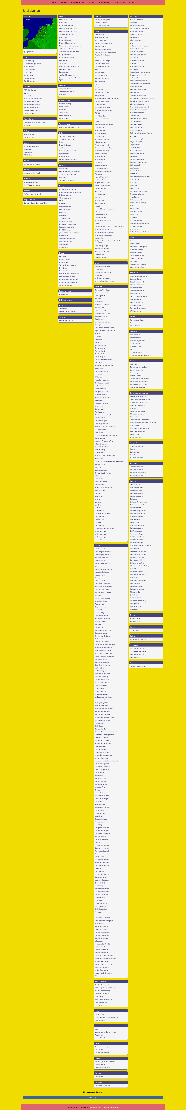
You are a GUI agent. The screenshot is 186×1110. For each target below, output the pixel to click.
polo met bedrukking (137, 267)
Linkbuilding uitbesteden (103, 235)
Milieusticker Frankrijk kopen (69, 66)
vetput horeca (135, 179)
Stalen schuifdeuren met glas (105, 645)
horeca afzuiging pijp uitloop (104, 232)
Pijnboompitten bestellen (103, 487)
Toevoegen (63, 2)
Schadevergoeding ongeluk (139, 101)
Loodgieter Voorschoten (67, 189)
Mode (132, 237)
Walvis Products (100, 310)
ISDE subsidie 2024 (101, 685)
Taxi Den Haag (29, 61)
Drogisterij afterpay (101, 423)
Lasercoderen (99, 127)
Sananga (98, 325)
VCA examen (134, 417)
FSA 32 (97, 113)
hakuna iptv (134, 214)
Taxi (25, 57)
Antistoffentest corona (66, 92)
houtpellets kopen (101, 531)
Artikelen (90, 2)
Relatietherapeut (65, 195)
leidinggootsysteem (101, 703)
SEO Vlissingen (100, 40)
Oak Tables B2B (100, 549)
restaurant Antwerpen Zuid (104, 999)
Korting (26, 131)
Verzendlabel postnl (101, 75)
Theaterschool (135, 343)
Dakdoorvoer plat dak (137, 537)
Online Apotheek (136, 124)
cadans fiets (134, 78)
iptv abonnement (136, 220)
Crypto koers (134, 323)
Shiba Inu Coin (135, 326)
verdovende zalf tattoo (102, 403)
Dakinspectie (99, 857)
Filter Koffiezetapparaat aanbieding (107, 435)
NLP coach (134, 364)
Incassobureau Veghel (138, 75)
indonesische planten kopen (104, 528)
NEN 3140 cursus (65, 230)
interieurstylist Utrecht (102, 944)
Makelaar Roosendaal (102, 25)
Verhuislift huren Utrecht (67, 265)
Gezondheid (63, 305)
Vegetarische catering (102, 991)
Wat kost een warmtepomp (139, 381)
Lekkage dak (134, 548)
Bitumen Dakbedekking (138, 601)
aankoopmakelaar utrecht (103, 697)
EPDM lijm (98, 374)
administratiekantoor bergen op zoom (143, 422)
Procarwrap (63, 60)
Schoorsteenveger (101, 854)
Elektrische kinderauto (102, 304)
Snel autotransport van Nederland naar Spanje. (72, 79)
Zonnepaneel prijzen (137, 370)
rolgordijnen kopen (101, 601)
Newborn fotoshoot (136, 458)
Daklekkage (134, 595)
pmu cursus (134, 229)
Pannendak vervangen (102, 932)
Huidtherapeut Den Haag (138, 89)
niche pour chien (136, 211)
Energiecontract (135, 376)
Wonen (97, 545)
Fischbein (62, 212)
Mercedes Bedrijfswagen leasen (70, 46)
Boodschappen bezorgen (139, 191)
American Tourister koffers (104, 441)
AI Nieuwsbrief (64, 118)
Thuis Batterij (99, 810)
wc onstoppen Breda (102, 682)
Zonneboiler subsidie (102, 679)
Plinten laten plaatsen (102, 618)
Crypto (132, 316)
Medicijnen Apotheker (137, 113)
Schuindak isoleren (101, 784)
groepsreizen (63, 247)
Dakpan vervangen (136, 493)
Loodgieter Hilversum (102, 752)
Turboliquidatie (100, 194)
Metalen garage (100, 621)
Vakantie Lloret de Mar (31, 102)
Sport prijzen (99, 362)
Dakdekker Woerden (102, 659)
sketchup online (100, 188)
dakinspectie (99, 923)
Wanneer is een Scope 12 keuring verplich (109, 226)
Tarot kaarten (134, 115)
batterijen (98, 499)
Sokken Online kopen (102, 447)
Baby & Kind (134, 443)
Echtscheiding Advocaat (138, 639)
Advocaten (134, 463)
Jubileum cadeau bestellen (139, 223)
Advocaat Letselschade (138, 472)
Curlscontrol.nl (100, 1064)
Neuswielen (63, 37)
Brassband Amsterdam (67, 277)
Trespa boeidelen (101, 903)
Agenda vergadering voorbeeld (105, 52)
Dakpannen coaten (136, 540)
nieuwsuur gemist (136, 34)
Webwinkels (99, 286)
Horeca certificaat (101, 215)
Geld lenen (63, 215)
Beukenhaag (99, 409)
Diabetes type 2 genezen (138, 54)
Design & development (102, 66)
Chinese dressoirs (101, 749)
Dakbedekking (135, 583)
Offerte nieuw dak (136, 299)
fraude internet (100, 104)
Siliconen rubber (136, 288)
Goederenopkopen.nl (102, 37)
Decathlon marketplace (103, 49)
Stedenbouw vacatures (138, 666)
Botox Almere (135, 208)
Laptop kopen (99, 386)
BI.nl (96, 58)
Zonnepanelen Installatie (138, 367)
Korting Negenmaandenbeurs (69, 171)
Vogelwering (99, 775)
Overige (62, 185)
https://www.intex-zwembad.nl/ (105, 330)
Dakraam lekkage (101, 819)
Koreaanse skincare (101, 316)
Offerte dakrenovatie (137, 290)
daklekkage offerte (101, 909)
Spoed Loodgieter (101, 781)
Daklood (133, 569)
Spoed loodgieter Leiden (103, 964)
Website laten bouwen (102, 185)
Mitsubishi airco (100, 72)
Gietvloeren (99, 627)
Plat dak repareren (136, 571)
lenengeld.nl (99, 275)
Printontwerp (99, 174)
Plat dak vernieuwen (137, 285)
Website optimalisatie (137, 25)
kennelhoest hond (136, 86)
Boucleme (98, 342)
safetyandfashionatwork (32, 173)
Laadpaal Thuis (100, 787)
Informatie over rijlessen (103, 1067)
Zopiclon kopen (135, 147)
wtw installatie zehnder (102, 513)
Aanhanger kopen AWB (67, 238)
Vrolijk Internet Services (111, 1108)
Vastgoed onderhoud (102, 862)
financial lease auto (66, 20)
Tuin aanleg (99, 886)
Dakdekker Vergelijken (102, 833)
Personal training (136, 621)
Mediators (133, 185)
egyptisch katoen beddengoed (105, 455)
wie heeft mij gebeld (137, 104)
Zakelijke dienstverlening (139, 393)
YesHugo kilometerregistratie (140, 399)
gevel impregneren (101, 706)
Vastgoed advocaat (136, 150)
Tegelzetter (98, 842)
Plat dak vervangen (136, 542)
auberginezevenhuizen (32, 164)
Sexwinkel (98, 467)
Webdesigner (99, 1035)
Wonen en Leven (100, 429)
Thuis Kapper (135, 630)
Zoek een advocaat (136, 467)
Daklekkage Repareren (103, 630)
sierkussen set (100, 947)
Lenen (97, 263)
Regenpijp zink (100, 804)
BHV (131, 349)
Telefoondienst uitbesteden (139, 420)
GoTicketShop (64, 168)
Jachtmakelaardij (136, 121)
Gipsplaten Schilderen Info (104, 569)
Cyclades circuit (64, 154)
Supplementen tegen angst (139, 28)
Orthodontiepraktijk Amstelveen (70, 192)
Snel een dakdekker (101, 796)
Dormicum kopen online (138, 162)
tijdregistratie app (100, 142)
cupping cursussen (65, 221)
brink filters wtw (100, 508)
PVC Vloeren (99, 525)
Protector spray (100, 450)
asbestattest (99, 941)
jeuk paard (133, 63)
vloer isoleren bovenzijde (103, 700)
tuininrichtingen (100, 1020)
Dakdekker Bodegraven (103, 665)
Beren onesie (134, 241)
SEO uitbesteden (100, 133)
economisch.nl (64, 106)
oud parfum (98, 540)
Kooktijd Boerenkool (102, 985)
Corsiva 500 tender (136, 52)
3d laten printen (100, 200)
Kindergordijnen (100, 345)
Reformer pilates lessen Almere (141, 133)
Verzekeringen (64, 124)
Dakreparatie (134, 603)
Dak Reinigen (99, 772)
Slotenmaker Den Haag (103, 740)
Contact (99, 1092)
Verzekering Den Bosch (103, 107)
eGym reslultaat (135, 40)
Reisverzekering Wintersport (69, 127)
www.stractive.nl (100, 34)
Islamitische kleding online (139, 246)
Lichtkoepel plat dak (101, 880)
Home (54, 2)
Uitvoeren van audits (102, 93)
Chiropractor (63, 236)
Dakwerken (99, 1082)
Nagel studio (28, 152)
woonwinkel (99, 496)
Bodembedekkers (65, 206)
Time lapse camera (65, 198)
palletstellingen (100, 156)
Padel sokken (99, 412)
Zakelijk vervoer (29, 78)
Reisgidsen (99, 458)
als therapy (134, 57)
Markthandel (28, 125)
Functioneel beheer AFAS (103, 110)
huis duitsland (99, 610)
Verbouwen (134, 645)
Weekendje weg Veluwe (32, 110)
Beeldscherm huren (66, 320)
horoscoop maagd (136, 139)
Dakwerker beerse (101, 607)
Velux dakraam (100, 822)
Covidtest (62, 94)
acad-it (97, 1029)
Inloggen (131, 2)
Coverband (63, 177)
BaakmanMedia (95, 1108)
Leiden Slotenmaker (102, 970)
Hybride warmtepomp (102, 845)
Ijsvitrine (97, 122)
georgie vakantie (29, 52)
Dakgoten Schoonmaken (138, 502)
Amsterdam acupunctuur (67, 311)
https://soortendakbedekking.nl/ (141, 545)
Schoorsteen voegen (102, 830)
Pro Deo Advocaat (136, 470)
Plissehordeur (99, 976)
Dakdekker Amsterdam (102, 584)
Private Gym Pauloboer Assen (105, 1062)
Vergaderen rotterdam (66, 180)
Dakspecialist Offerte (102, 828)
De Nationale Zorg (136, 37)
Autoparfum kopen (65, 69)
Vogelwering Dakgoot (102, 807)
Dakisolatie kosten (101, 877)
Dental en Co (134, 92)
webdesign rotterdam (102, 119)
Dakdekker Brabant (101, 938)
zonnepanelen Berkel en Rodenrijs (107, 761)
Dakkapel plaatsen (101, 894)
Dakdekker (134, 481)
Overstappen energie (137, 387)
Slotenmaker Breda (101, 961)
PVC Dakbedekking (137, 525)
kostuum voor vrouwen (138, 264)
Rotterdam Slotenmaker (103, 557)
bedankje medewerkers (67, 227)
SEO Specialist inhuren (138, 396)
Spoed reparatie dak (137, 282)
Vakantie (27, 86)
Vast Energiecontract (137, 373)
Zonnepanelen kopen (102, 891)
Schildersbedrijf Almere (103, 473)
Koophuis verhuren (65, 209)
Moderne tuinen (100, 668)
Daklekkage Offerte (101, 839)
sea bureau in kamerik (137, 431)
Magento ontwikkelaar (137, 405)
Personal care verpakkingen (104, 148)
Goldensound (99, 484)
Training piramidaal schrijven (140, 355)
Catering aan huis (101, 1002)
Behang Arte (99, 578)
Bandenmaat (63, 72)
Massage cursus (135, 346)
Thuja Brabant (100, 1014)
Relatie (132, 636)
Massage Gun (99, 301)
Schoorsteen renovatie (102, 767)
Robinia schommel (136, 455)
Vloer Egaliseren (100, 906)
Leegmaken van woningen (104, 755)
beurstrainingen (100, 130)
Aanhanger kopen (65, 241)
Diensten (98, 1073)
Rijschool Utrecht (65, 40)
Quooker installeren (101, 615)
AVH (96, 566)
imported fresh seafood (102, 177)
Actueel (62, 85)
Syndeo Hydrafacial (137, 159)
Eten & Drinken (100, 981)
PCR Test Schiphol (30, 90)
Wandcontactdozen (101, 354)
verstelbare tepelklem (102, 380)
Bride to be (134, 174)
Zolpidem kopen (135, 145)
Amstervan (63, 148)
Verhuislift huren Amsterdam (69, 274)
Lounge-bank (99, 688)
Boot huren (63, 256)
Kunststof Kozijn (100, 778)
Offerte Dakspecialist (102, 769)
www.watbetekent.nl (66, 89)
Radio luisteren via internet (139, 107)
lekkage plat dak (135, 305)
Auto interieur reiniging (102, 711)
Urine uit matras (100, 560)
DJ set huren (63, 268)
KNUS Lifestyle (100, 613)
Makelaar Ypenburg (101, 676)
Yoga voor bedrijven (137, 352)
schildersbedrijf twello (102, 764)
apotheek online (135, 168)
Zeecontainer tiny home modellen (106, 1017)
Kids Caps (133, 261)
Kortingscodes (29, 134)
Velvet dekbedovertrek (102, 313)
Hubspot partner (100, 257)
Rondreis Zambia (65, 145)
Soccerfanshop (135, 244)
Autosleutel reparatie (137, 49)
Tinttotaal (62, 63)
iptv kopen (133, 217)
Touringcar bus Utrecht (67, 139)
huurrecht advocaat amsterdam (140, 72)
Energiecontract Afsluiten (138, 384)
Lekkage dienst (100, 897)
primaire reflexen (136, 130)
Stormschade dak (136, 560)
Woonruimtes (99, 604)
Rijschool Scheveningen (67, 43)
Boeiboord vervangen (137, 557)
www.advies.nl (100, 581)
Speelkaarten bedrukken (103, 360)
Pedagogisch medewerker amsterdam (143, 98)
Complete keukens (101, 737)
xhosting (133, 408)
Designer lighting (100, 729)
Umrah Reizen (64, 156)
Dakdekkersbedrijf (136, 302)
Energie (133, 360)
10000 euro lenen (65, 218)
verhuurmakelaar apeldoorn (104, 656)
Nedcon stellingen (101, 165)
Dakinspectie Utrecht (102, 662)
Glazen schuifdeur (101, 633)
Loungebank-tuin (100, 691)
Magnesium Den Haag (31, 146)
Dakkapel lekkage (136, 516)
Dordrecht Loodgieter (102, 967)
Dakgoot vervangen (137, 589)
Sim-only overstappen (102, 20)
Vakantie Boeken (30, 96)
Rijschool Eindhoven (66, 25)
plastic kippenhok (101, 482)
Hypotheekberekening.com (104, 272)
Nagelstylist (28, 149)
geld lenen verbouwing (102, 278)
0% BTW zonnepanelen (32, 185)
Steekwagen (99, 400)
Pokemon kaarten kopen (103, 293)
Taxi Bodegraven (29, 69)
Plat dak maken (135, 592)
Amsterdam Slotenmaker (103, 973)
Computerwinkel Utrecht (138, 118)
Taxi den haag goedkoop (32, 63)
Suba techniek (100, 81)
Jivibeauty (133, 136)
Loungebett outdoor (101, 694)
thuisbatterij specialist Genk (139, 232)
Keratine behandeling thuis (104, 415)
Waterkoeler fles (135, 437)
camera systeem (100, 746)
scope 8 (97, 197)
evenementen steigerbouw (68, 282)
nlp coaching (99, 238)
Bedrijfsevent (99, 95)
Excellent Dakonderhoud (103, 647)
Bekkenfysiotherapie (137, 153)
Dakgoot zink (134, 657)
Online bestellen (135, 165)
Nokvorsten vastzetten (102, 918)
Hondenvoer (99, 1050)
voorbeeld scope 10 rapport (104, 209)
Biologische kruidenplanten (104, 365)
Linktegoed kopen (77, 2)
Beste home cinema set (103, 563)
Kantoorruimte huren (102, 78)
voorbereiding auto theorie (68, 75)
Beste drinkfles (29, 113)
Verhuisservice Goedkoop (103, 586)
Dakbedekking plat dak (138, 510)
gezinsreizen (63, 244)
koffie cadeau (63, 294)
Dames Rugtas (100, 418)
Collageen (98, 522)
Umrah (61, 142)
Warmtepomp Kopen (102, 874)
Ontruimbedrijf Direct (102, 589)
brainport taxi (28, 75)
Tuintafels (98, 336)
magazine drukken (101, 394)
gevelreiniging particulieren (104, 708)
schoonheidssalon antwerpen (140, 176)
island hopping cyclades (67, 151)
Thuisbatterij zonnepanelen (104, 955)
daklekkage (99, 726)
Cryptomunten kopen (137, 320)
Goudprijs (133, 22)
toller (132, 43)
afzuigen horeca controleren (104, 229)
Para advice (134, 69)
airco (132, 206)
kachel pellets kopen (102, 758)
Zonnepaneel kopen (102, 860)
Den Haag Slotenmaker (103, 552)
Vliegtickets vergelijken (67, 136)
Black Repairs (29, 137)
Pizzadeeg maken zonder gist (105, 988)
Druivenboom (99, 519)
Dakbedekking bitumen (138, 554)
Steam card (99, 368)
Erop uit (62, 165)
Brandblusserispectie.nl (103, 248)
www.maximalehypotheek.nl (104, 281)
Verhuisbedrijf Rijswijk (102, 598)
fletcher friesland (100, 217)
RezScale (98, 191)
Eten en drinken (65, 291)
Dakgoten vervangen (102, 848)
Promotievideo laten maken (104, 124)
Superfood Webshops (102, 290)
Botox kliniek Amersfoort (138, 110)
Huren (61, 253)
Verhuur (62, 317)
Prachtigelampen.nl (101, 371)
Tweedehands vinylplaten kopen (35, 122)
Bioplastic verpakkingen (103, 171)
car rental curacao (65, 285)
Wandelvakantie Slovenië (68, 159)
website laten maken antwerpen (106, 1032)
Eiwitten (97, 333)
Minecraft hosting (100, 1038)
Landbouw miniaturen (102, 322)
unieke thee (99, 406)
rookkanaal (98, 900)
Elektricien (98, 868)
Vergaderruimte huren (102, 183)
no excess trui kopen (137, 249)
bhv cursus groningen (102, 139)
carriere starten (100, 254)
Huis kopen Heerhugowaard (104, 735)
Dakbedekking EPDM (137, 519)
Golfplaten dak (135, 484)
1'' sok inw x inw (100, 116)
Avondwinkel (134, 197)
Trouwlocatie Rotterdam (67, 174)
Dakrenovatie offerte (102, 865)
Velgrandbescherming (66, 34)
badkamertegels (100, 671)
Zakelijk (97, 31)
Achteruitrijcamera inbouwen (69, 52)
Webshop (27, 190)
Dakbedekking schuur (137, 513)
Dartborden (98, 339)
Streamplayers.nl (65, 112)
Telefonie (98, 16)
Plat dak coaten (135, 508)
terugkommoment (65, 54)
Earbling (98, 493)
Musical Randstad (136, 20)
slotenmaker (99, 1076)
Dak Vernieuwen (136, 531)
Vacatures (133, 663)
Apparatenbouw (100, 46)
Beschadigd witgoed (102, 383)
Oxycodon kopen (136, 142)
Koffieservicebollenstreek (32, 194)
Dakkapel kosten (136, 490)
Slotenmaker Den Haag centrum (106, 732)
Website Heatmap (101, 154)
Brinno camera (100, 203)
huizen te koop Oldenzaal (103, 653)
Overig (97, 1058)
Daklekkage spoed (136, 586)
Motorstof (62, 109)
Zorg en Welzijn (29, 199)
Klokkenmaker (64, 201)
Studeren (133, 331)
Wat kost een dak (136, 311)
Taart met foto (99, 996)
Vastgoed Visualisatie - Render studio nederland (108, 242)
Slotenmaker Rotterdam (103, 743)
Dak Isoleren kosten (137, 293)
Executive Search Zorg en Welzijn (35, 203)
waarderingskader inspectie (139, 428)
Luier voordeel (135, 452)
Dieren (97, 1043)
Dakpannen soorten (137, 654)
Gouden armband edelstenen (105, 426)
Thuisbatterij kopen (101, 793)
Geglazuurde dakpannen (138, 296)
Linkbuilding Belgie (101, 246)
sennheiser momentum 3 (138, 276)
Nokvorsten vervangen (138, 551)
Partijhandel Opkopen (102, 55)
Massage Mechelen (137, 60)
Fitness (133, 615)
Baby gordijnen (100, 490)
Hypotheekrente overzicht (103, 266)
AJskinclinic (28, 155)
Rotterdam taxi (29, 66)
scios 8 (97, 212)
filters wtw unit (99, 516)
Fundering (98, 825)
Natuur (97, 1011)
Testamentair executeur (138, 95)
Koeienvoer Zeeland (102, 1053)
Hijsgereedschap (65, 259)
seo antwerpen (135, 425)
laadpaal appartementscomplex (105, 958)
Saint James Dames (137, 255)
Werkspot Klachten (136, 31)
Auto (61, 16)
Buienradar (28, 16)
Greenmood (99, 69)
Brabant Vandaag (65, 115)
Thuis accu (98, 801)
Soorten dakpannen (137, 648)
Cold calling (99, 162)
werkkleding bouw (101, 470)
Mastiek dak (99, 816)
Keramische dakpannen (138, 534)
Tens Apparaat (100, 296)
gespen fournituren (136, 258)
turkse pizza (99, 1005)
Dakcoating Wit (135, 606)
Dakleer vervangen (136, 496)
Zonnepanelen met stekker (139, 378)
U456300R (63, 22)
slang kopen (99, 432)
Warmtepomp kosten (102, 889)
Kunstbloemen (100, 464)
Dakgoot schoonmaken (138, 580)
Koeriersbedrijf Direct (102, 63)
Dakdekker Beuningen (102, 1085)
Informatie (133, 16)
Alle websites (120, 2)
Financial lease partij (102, 145)
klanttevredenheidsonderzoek (140, 84)
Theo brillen (63, 308)
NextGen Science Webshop (104, 328)
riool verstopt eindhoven (103, 650)
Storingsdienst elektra (102, 720)
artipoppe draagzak (136, 446)
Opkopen (98, 87)
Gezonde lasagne (101, 421)
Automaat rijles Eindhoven (68, 28)
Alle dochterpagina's (104, 2)
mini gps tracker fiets (31, 182)
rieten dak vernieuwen (102, 674)
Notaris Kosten (135, 188)
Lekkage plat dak (136, 279)
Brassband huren (65, 271)
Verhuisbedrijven (100, 836)
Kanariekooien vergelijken (104, 1047)
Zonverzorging (100, 348)
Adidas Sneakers (101, 444)
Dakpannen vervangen (138, 574)
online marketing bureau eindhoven (107, 98)
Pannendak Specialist (102, 851)
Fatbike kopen (99, 452)
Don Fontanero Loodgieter (104, 921)
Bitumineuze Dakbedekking (139, 566)
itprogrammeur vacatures (138, 411)
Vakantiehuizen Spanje (32, 104)
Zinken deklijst (100, 883)
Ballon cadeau (100, 438)
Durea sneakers (100, 389)
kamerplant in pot (101, 929)
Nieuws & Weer (64, 100)
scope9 (97, 206)
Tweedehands (29, 119)
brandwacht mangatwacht (68, 224)
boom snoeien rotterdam (138, 81)
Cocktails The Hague (102, 993)
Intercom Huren (64, 262)
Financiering (99, 269)
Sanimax (98, 624)
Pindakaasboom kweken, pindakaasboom (109, 461)
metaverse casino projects (139, 46)
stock (96, 84)
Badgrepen (98, 298)
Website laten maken (102, 101)
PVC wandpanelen (101, 926)
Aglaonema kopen (101, 575)
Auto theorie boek (136, 335)
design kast (99, 639)
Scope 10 (62, 204)
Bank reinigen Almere (102, 714)
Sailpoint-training (65, 104)
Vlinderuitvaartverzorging (138, 203)
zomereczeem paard (137, 66)
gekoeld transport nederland (69, 233)
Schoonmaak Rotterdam (103, 636)
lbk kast (97, 223)
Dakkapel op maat (65, 300)
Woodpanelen (99, 723)
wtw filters (98, 502)
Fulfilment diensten (101, 180)
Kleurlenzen (99, 319)
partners (27, 178)
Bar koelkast (99, 90)
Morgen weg (28, 93)
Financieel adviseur (137, 194)
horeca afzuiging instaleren (104, 220)
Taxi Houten (28, 72)
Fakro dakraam (100, 813)
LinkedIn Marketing (101, 168)
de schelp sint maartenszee (33, 99)
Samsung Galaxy (101, 22)
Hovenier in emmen (101, 950)
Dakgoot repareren (136, 487)
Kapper (132, 627)
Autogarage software (66, 49)
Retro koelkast (100, 351)
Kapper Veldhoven (136, 171)
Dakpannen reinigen (137, 563)
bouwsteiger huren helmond (68, 279)
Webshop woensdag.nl (103, 61)
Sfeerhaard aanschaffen (103, 397)
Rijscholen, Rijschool (66, 57)
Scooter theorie (135, 338)
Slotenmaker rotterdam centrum (105, 717)
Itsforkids (133, 449)
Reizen (61, 133)
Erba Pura (98, 476)
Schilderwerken (100, 790)
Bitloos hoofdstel (136, 252)
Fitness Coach (135, 618)
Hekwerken (99, 915)
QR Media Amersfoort (137, 414)
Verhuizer (98, 912)
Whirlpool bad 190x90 (102, 391)
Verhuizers (98, 595)
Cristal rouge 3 (100, 357)
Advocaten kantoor (136, 475)
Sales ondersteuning (102, 151)
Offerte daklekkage (101, 798)
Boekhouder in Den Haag (103, 43)
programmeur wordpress (138, 402)
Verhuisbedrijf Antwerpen (103, 592)
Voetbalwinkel (99, 307)
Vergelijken (134, 272)
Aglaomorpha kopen (102, 572)
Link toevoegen (89, 1092)
